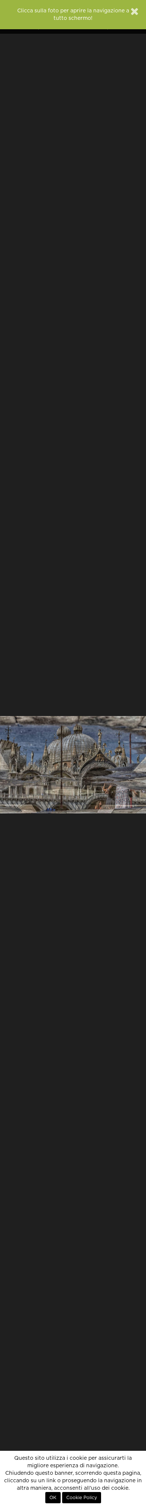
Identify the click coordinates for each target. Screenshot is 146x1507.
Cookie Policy (81, 1497)
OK (53, 1497)
